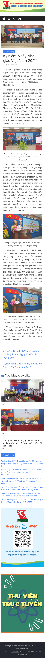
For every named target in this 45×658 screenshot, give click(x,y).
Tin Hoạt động (9, 52)
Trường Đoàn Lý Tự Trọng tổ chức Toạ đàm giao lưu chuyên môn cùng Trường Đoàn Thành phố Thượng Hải (22, 463)
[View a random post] (19, 18)
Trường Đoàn (12, 64)
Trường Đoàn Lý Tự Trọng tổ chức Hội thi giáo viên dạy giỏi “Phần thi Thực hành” (21, 354)
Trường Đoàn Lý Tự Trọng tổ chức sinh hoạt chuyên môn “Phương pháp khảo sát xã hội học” (22, 443)
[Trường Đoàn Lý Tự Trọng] (4, 18)
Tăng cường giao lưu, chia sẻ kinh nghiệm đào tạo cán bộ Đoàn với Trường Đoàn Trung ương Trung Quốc (21, 481)
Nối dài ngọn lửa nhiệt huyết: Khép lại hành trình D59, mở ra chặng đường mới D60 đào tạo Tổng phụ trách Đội (22, 472)
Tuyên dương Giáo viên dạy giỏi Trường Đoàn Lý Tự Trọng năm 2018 (22, 365)
